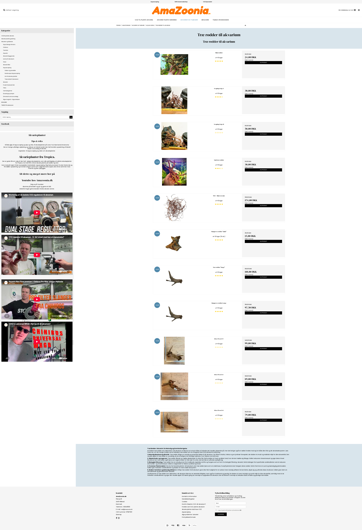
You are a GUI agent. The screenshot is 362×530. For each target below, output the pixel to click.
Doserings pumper (8, 93)
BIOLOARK (205, 20)
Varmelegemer (7, 91)
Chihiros (5, 47)
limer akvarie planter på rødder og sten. (46, 163)
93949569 (126, 507)
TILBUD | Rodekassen (221, 20)
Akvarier (5, 82)
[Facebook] (116, 518)
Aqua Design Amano (9, 44)
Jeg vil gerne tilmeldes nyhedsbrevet (232, 510)
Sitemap (119, 514)
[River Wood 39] (174, 350)
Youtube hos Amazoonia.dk (37, 180)
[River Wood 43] (174, 386)
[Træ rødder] (174, 279)
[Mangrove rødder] (174, 243)
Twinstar (5, 50)
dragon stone (30, 167)
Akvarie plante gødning (167, 20)
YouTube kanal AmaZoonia (60, 145)
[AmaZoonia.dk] (181, 10)
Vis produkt (263, 62)
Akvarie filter (6, 64)
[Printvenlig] (245, 25)
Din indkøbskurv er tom (346, 10)
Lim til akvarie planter (11, 76)
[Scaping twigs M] (174, 136)
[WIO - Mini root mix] (174, 207)
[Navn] (230, 503)
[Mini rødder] (174, 64)
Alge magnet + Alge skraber (11, 99)
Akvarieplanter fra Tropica (36, 157)
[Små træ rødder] (174, 172)
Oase (4, 62)
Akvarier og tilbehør (189, 20)
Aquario (5, 53)
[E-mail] (230, 507)
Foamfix (30, 168)
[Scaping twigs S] (174, 100)
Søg (71, 117)
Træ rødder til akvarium (11, 79)
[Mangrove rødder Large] (174, 315)
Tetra (4, 88)
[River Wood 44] (174, 422)
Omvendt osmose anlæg (10, 96)
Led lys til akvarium (8, 59)
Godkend (221, 514)
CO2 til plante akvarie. (144, 20)
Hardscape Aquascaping (12, 73)
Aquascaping (7, 67)
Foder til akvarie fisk (9, 85)
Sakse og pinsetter (10, 70)
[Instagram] (119, 518)
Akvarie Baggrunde (8, 56)
